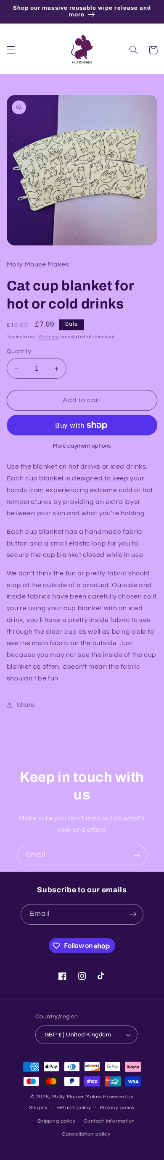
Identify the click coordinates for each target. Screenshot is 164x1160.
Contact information (109, 1121)
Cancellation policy (86, 1134)
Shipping (48, 337)
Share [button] (25, 705)
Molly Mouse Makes (77, 1096)
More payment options (82, 446)
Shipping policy (56, 1121)
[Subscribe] (137, 855)
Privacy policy (117, 1107)
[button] (11, 50)
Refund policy (74, 1107)
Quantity (19, 351)
